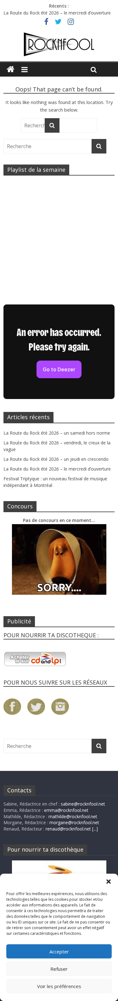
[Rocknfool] (59, 44)
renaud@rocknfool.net (68, 829)
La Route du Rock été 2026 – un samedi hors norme (56, 433)
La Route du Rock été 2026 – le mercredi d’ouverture (57, 13)
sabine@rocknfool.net (83, 804)
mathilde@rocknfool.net (72, 816)
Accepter (59, 951)
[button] (108, 881)
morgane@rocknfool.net (74, 822)
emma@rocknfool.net (66, 810)
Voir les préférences (59, 986)
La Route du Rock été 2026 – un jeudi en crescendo (56, 459)
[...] (95, 829)
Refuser (59, 969)
